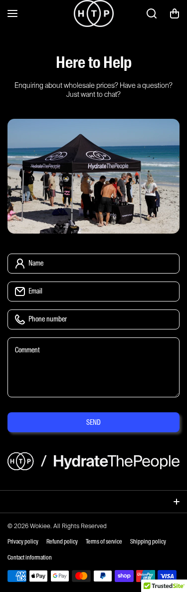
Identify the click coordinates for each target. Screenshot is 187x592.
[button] (175, 13)
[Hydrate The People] (94, 13)
